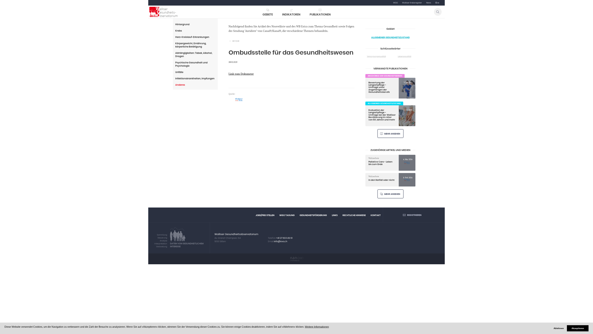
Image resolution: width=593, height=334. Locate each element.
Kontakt (376, 215)
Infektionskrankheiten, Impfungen (194, 78)
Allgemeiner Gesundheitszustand (390, 37)
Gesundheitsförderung (313, 215)
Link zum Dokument (241, 74)
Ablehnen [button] (559, 328)
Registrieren (414, 215)
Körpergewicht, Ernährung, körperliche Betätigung (190, 45)
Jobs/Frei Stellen (265, 215)
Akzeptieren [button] (578, 328)
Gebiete (268, 14)
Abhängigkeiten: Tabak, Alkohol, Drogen (193, 55)
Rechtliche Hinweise (354, 215)
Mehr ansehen (392, 134)
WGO (395, 3)
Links (335, 215)
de (438, 3)
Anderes (180, 85)
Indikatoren (291, 14)
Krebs (178, 31)
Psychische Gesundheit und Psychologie (191, 64)
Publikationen (320, 14)
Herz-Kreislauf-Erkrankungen (192, 37)
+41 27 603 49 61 (284, 238)
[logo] (163, 12)
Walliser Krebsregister (412, 3)
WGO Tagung (287, 215)
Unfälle (179, 72)
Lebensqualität (404, 56)
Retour (235, 41)
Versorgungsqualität (376, 56)
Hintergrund (182, 24)
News (428, 3)
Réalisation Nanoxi (296, 259)
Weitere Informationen (317, 326)
